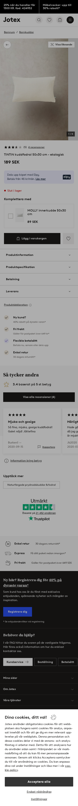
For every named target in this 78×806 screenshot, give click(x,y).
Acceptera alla (39, 782)
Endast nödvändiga (39, 791)
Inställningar (39, 799)
